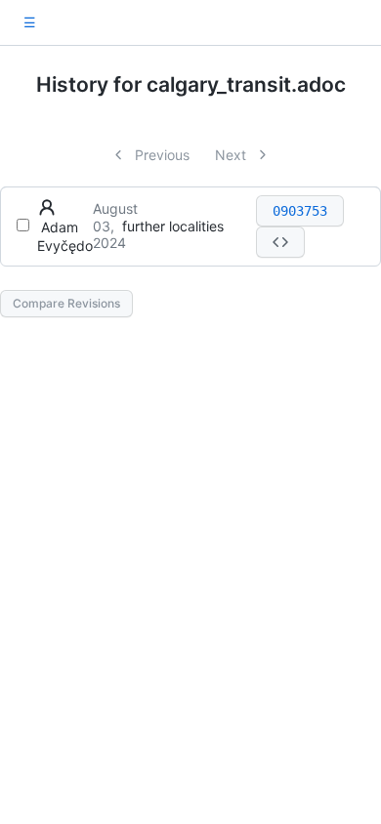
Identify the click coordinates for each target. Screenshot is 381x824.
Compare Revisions (66, 303)
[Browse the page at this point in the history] (280, 242)
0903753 (300, 211)
